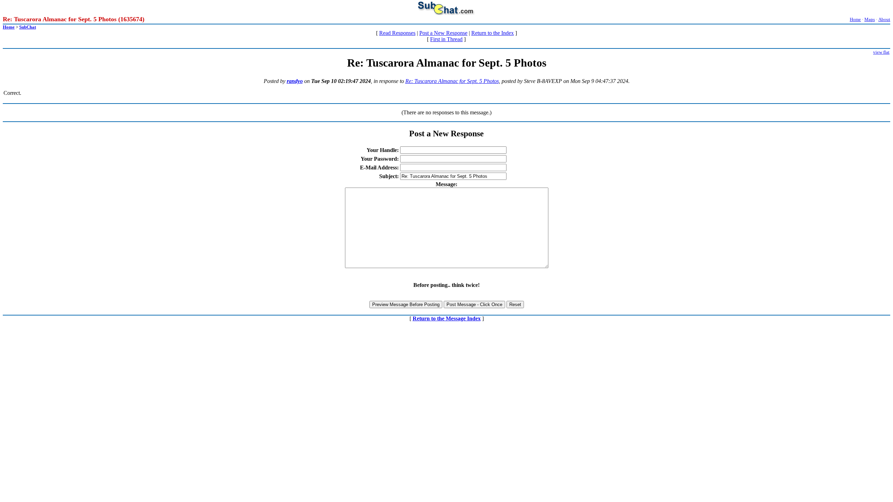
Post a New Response (443, 33)
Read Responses (397, 33)
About (884, 19)
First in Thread (446, 39)
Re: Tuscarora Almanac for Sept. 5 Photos (452, 81)
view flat (881, 52)
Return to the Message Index (447, 318)
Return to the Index (492, 33)
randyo (295, 81)
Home (855, 19)
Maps (869, 19)
